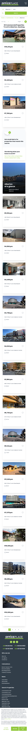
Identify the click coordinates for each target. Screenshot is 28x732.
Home (2, 18)
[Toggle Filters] (2, 13)
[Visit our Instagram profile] (17, 642)
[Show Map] (25, 21)
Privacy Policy (8, 719)
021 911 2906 (8, 649)
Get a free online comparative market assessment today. (13, 157)
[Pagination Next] (21, 629)
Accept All (23, 728)
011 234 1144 (7, 646)
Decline (15, 728)
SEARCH (16, 13)
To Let (16, 18)
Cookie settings (6, 728)
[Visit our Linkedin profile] (14, 642)
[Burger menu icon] (25, 3)
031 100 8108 (20, 649)
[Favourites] (23, 47)
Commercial (9, 18)
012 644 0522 (20, 646)
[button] (11, 9)
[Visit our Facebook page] (11, 642)
